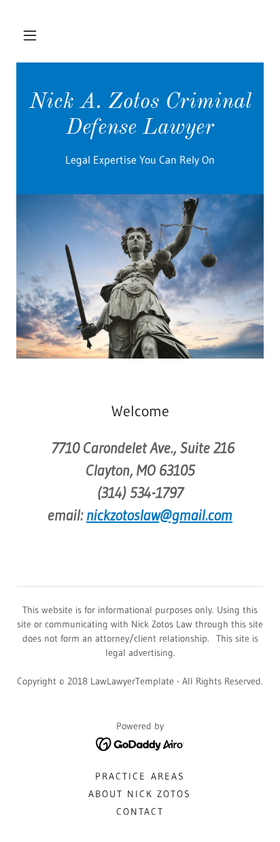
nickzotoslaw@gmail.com (159, 515)
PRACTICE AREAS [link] (139, 776)
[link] (140, 129)
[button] (29, 35)
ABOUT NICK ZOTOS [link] (139, 794)
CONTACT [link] (140, 811)
